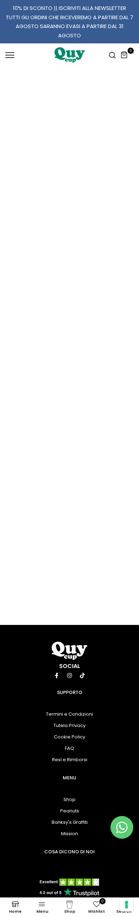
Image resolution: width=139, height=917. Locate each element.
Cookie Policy (69, 736)
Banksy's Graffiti (70, 822)
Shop (69, 799)
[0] (124, 55)
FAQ (69, 748)
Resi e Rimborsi (69, 759)
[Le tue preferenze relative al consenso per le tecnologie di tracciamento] (126, 904)
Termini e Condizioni (69, 714)
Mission (69, 833)
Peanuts (69, 810)
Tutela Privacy (69, 725)
